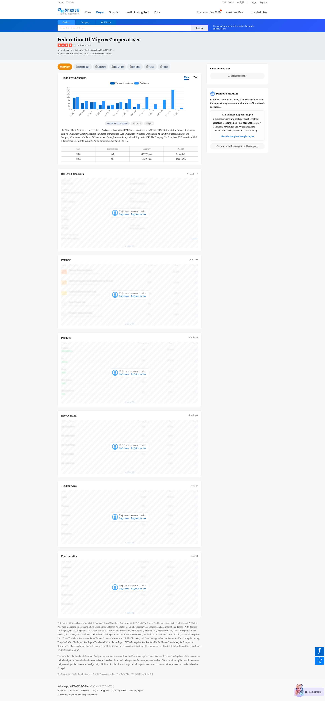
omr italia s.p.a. (123, 674)
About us (62, 690)
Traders (70, 2)
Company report (119, 690)
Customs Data (235, 12)
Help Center (228, 2)
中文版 (240, 2)
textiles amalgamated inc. (104, 674)
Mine (88, 12)
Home (60, 2)
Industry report (136, 690)
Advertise (85, 690)
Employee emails (238, 76)
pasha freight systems (81, 674)
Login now (124, 214)
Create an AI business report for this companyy (237, 146)
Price (157, 12)
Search (199, 28)
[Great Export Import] (69, 12)
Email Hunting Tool (137, 12)
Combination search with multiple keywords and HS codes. (233, 27)
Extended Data (258, 12)
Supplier (114, 12)
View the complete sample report (237, 136)
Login (253, 2)
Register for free (138, 214)
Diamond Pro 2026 (209, 12)
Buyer (100, 12)
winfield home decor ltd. (142, 674)
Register (263, 2)
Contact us (73, 690)
